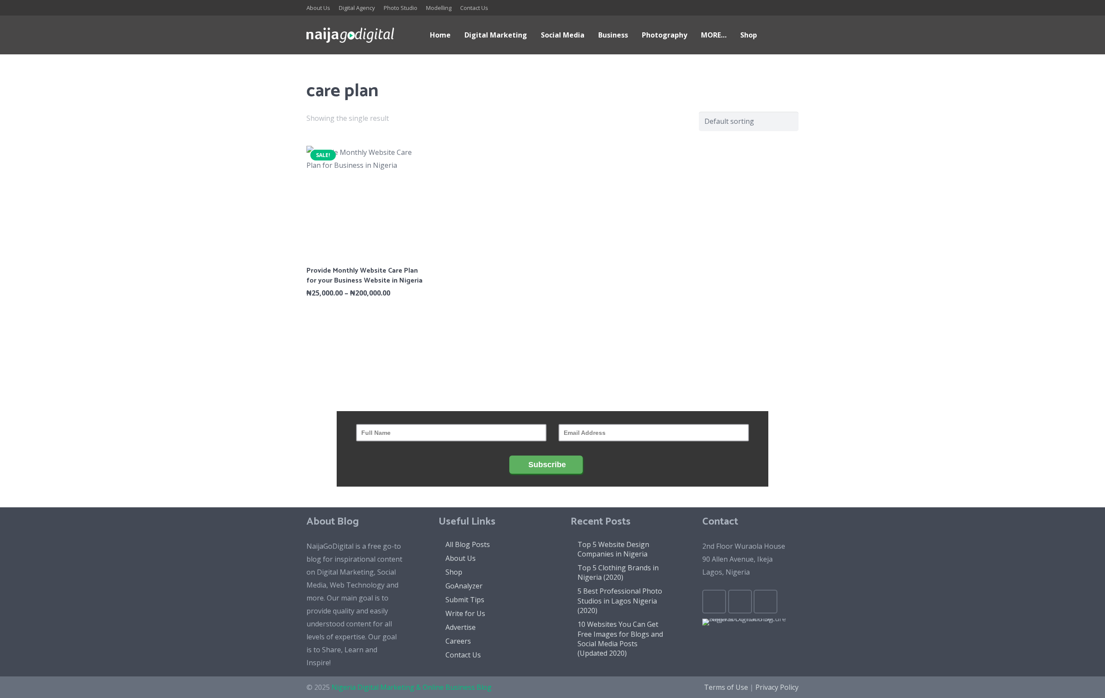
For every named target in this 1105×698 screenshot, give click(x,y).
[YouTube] (775, 8)
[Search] (772, 35)
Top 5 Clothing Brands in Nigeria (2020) (618, 572)
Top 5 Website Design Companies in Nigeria (613, 549)
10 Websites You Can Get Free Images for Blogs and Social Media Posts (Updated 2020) (620, 638)
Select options (365, 311)
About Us (460, 558)
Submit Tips (464, 599)
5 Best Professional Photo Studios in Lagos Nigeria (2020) (620, 600)
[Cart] (789, 35)
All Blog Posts (467, 544)
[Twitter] (728, 8)
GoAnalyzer (464, 586)
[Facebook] (713, 8)
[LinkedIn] (759, 8)
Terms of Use (726, 687)
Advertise (460, 627)
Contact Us (463, 655)
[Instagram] (791, 8)
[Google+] (744, 8)
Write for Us (465, 613)
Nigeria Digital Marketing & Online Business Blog (412, 687)
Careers (458, 641)
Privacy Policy (777, 687)
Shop (453, 572)
